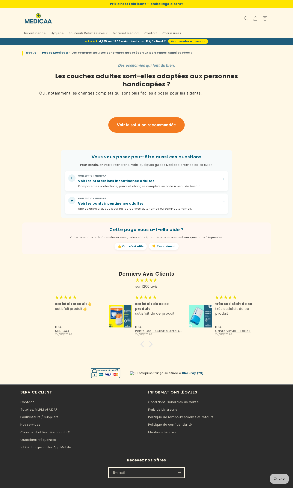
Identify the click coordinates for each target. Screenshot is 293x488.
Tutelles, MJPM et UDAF (38, 409)
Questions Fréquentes (38, 439)
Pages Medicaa (55, 53)
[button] (246, 18)
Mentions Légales (162, 432)
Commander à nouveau (188, 41)
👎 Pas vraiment (163, 246)
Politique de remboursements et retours (180, 417)
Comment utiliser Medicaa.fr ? (45, 432)
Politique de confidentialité (170, 424)
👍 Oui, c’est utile (130, 246)
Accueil (32, 53)
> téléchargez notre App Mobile (45, 447)
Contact (27, 402)
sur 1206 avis (146, 286)
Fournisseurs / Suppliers (39, 417)
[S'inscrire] (179, 472)
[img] (146, 280)
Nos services (30, 424)
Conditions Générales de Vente (173, 402)
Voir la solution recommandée (146, 125)
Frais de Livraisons (162, 409)
